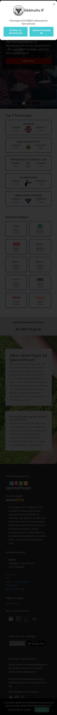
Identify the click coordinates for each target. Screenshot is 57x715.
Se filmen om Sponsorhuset (15, 31)
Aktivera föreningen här (41, 31)
